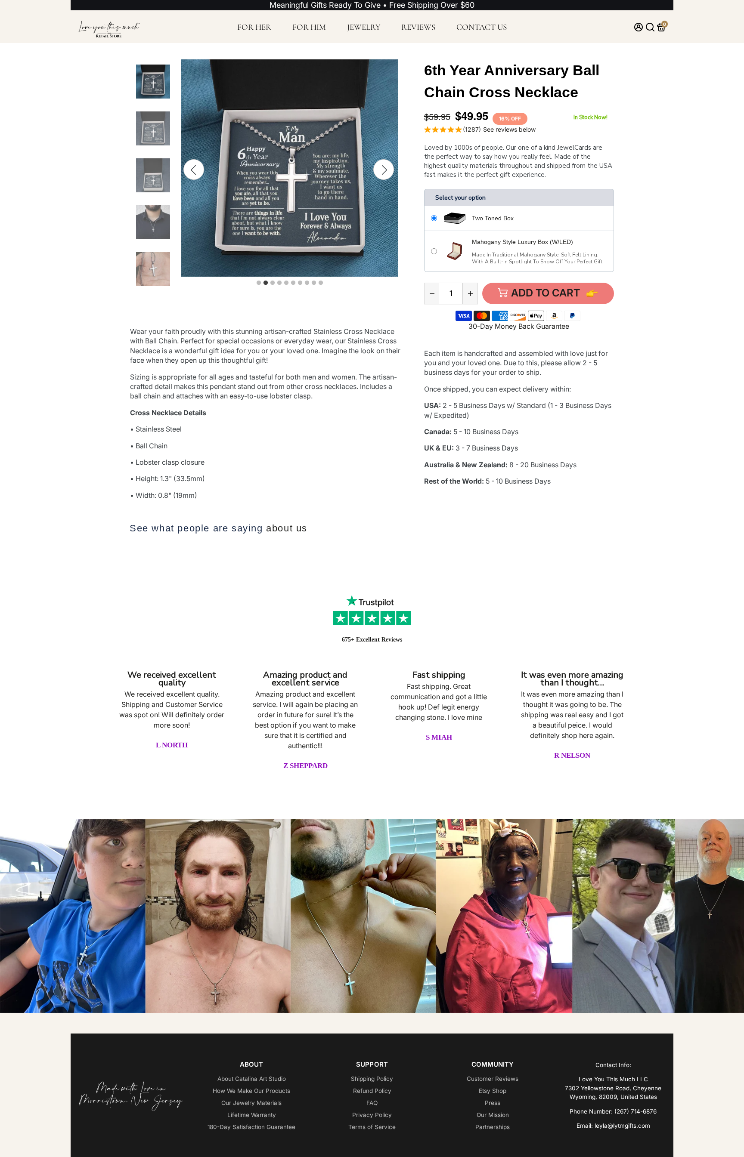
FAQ (372, 1102)
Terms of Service (372, 1126)
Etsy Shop (492, 1090)
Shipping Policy (372, 1078)
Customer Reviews (492, 1078)
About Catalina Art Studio (251, 1078)
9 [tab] (313, 283)
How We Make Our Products (251, 1090)
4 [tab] (279, 283)
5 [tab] (286, 283)
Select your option (460, 198)
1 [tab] (258, 283)
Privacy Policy (372, 1114)
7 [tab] (300, 283)
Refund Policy (372, 1090)
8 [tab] (307, 283)
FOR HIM (309, 27)
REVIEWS (418, 27)
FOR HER (254, 27)
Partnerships (492, 1126)
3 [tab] (272, 283)
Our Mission (493, 1114)
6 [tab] (293, 283)
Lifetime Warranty (251, 1114)
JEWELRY (364, 27)
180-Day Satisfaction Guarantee (251, 1126)
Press (492, 1102)
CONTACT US (481, 27)
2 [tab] (265, 283)
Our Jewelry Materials (251, 1102)
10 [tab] (320, 283)
